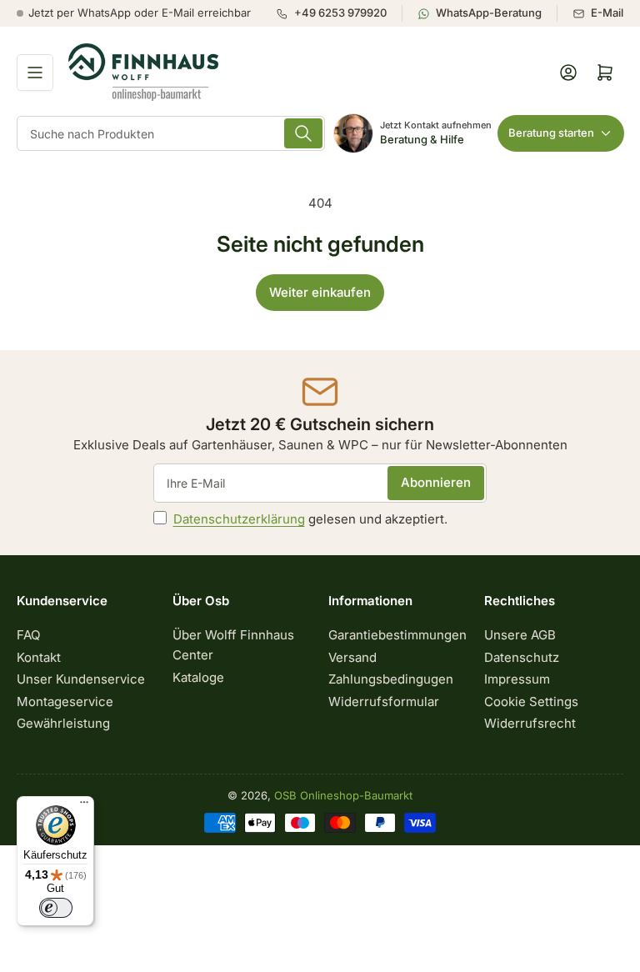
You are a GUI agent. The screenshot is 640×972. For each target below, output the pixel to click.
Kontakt (39, 657)
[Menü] (84, 806)
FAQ (28, 635)
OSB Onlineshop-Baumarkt (343, 795)
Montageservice (65, 701)
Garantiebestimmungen (397, 635)
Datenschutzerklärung (239, 519)
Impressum (517, 679)
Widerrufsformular (383, 701)
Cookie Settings (531, 701)
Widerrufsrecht (530, 723)
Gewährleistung (63, 723)
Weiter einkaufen (320, 292)
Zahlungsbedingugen (390, 679)
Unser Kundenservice (81, 679)
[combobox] (171, 133)
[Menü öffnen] (35, 72)
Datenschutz (521, 657)
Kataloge (198, 677)
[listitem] (339, 13)
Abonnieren (436, 482)
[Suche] (303, 133)
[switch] (55, 908)
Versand (352, 657)
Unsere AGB (520, 635)
